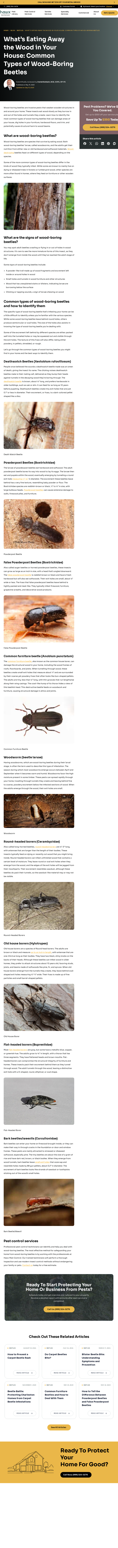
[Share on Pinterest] (108, 144)
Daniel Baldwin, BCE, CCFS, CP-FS (51, 82)
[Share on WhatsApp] (96, 144)
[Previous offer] (4, 2)
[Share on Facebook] (84, 144)
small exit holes (42, 1162)
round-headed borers (45, 847)
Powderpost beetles (33, 490)
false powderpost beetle (19, 575)
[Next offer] (114, 2)
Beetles (20, 30)
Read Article (23, 1373)
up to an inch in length (41, 952)
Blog (13, 30)
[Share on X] (90, 144)
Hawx (6, 30)
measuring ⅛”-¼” (20, 479)
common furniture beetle (20, 661)
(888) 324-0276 (12, 6)
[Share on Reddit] (114, 144)
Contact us (27, 1265)
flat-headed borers (18, 1050)
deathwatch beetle (13, 381)
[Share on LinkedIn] (102, 144)
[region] (59, 2)
